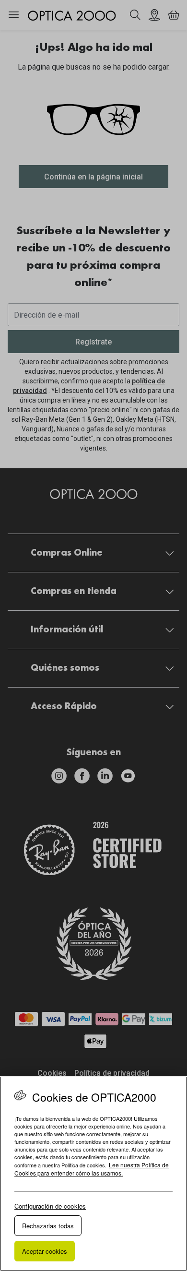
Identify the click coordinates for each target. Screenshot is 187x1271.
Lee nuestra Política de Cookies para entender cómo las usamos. (91, 1169)
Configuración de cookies (50, 1206)
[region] (93, 1173)
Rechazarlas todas (48, 1225)
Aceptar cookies (44, 1251)
